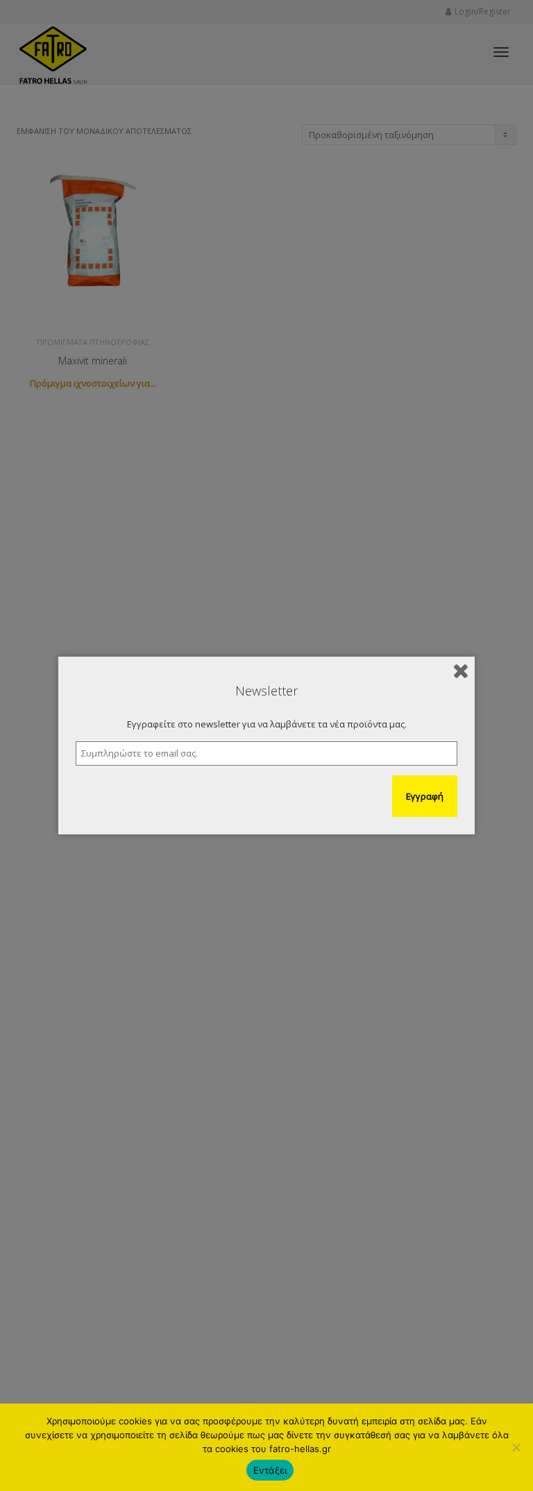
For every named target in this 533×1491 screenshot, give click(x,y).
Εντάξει (270, 1470)
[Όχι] (516, 1447)
